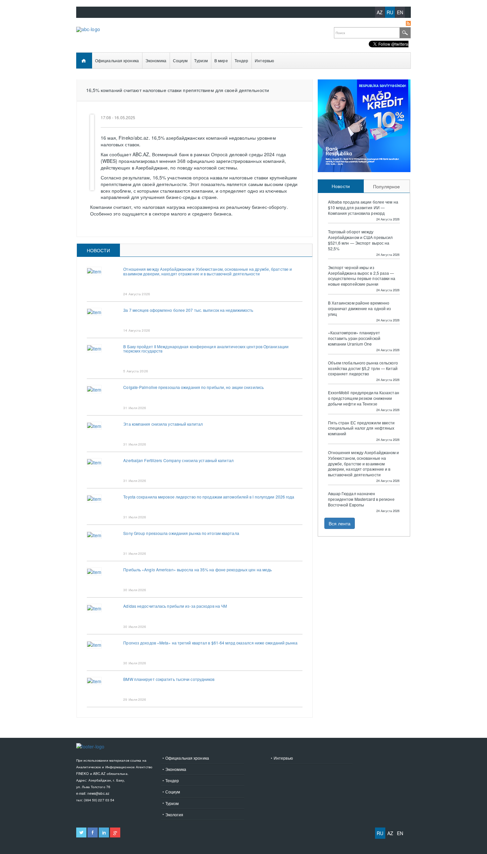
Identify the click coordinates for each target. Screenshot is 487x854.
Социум (180, 60)
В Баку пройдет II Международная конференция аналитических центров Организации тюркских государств (206, 349)
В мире (221, 60)
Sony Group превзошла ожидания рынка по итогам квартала (181, 533)
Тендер (241, 60)
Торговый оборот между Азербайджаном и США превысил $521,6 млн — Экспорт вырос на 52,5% (360, 240)
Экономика (155, 60)
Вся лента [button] (340, 523)
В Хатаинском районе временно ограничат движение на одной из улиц (359, 308)
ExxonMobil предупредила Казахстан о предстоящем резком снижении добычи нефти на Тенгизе (363, 398)
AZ (380, 12)
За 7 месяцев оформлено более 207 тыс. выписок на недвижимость (188, 310)
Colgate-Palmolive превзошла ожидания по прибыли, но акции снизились (193, 387)
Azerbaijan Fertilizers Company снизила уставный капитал (178, 460)
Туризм (201, 60)
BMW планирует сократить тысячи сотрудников (168, 679)
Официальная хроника (117, 60)
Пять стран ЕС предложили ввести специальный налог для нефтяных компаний (361, 428)
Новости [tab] (98, 250)
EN (400, 12)
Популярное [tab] (386, 186)
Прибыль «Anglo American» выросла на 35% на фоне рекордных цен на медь (197, 569)
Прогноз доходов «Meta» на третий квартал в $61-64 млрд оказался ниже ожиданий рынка (210, 642)
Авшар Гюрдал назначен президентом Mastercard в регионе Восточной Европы (361, 499)
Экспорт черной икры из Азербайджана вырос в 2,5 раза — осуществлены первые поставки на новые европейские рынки (362, 276)
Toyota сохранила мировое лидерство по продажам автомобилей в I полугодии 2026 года (208, 496)
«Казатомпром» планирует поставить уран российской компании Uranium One (354, 338)
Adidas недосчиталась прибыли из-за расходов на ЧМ (175, 606)
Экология (174, 814)
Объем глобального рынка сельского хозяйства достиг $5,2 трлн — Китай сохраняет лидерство (363, 368)
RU (390, 12)
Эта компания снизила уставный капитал (163, 424)
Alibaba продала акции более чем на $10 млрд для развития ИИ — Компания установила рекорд (363, 207)
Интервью (264, 60)
